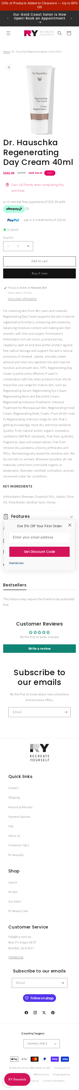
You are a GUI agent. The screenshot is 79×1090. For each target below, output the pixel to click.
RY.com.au (23, 1067)
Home (6, 51)
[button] (8, 33)
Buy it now (39, 273)
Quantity (8, 238)
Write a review (39, 648)
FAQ (10, 826)
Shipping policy (61, 1074)
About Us (14, 836)
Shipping (14, 798)
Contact (13, 788)
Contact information (54, 1080)
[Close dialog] (69, 525)
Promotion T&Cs (18, 845)
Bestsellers (14, 585)
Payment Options (19, 817)
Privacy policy (62, 1067)
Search (12, 882)
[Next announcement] (71, 18)
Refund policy (41, 1074)
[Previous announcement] (7, 18)
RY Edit (12, 892)
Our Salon (14, 902)
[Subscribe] (65, 712)
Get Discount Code (39, 551)
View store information (22, 299)
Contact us (15, 957)
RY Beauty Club (18, 911)
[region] (39, 5)
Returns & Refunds (20, 807)
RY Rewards (16, 855)
